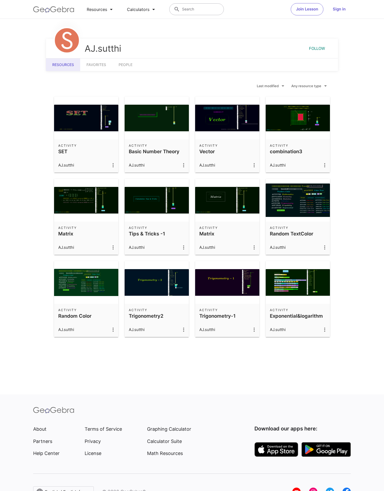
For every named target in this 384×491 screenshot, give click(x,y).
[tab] (100, 9)
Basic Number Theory (154, 151)
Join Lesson (307, 9)
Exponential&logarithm (296, 316)
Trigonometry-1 (217, 316)
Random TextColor (291, 233)
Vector (207, 151)
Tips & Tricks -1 (147, 233)
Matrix (65, 233)
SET (62, 151)
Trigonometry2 (146, 316)
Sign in (339, 9)
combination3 (286, 151)
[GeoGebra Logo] (53, 9)
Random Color (74, 316)
